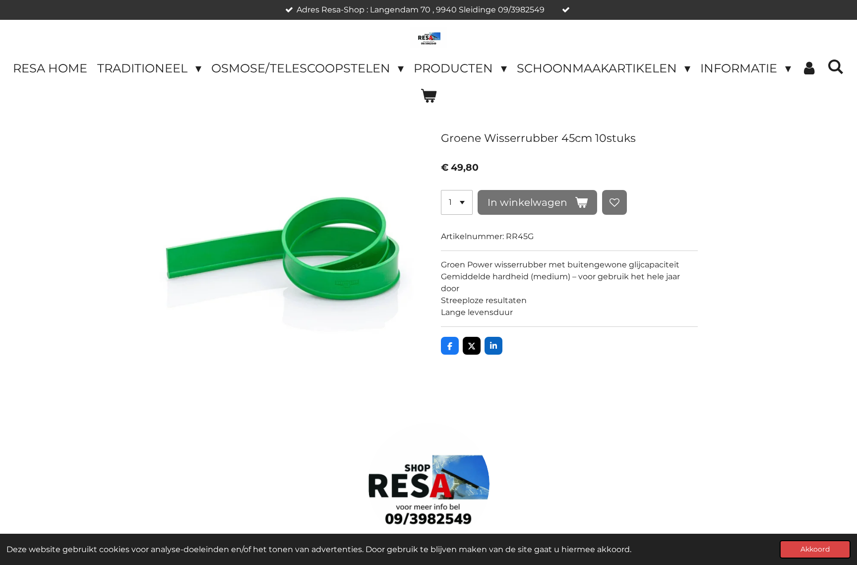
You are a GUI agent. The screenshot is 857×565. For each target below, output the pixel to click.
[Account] (809, 68)
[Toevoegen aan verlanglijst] (614, 202)
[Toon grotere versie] (429, 484)
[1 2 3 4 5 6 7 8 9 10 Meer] (457, 202)
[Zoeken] (835, 67)
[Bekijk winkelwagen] (428, 96)
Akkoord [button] (815, 549)
